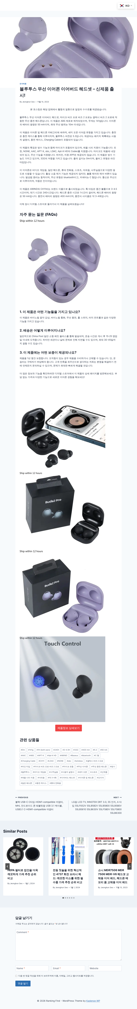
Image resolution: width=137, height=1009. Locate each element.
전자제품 (23, 84)
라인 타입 (25, 766)
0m (23, 750)
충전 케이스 (40, 783)
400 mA (85, 750)
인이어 (100, 778)
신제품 (103, 772)
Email (57, 968)
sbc (69, 761)
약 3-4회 (52, 778)
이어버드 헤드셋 (67, 778)
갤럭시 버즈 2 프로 (94, 761)
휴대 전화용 (55, 783)
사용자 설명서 (67, 772)
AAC (23, 755)
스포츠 (93, 772)
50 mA (103, 750)
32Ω (75, 750)
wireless (79, 761)
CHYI (41, 761)
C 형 (96, 755)
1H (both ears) (43, 750)
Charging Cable (28, 761)
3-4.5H (66, 750)
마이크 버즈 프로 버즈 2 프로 (46, 766)
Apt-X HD (51, 755)
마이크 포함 (67, 766)
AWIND (63, 755)
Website (94, 968)
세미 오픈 (82, 772)
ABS (31, 755)
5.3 (95, 750)
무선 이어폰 (82, 766)
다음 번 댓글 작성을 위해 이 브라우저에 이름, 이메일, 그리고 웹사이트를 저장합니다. (56, 975)
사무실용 (53, 772)
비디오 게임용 (39, 772)
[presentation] (23, 850)
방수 (112, 766)
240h (56, 750)
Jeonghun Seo (28, 102)
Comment (23, 932)
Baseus (74, 755)
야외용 (41, 778)
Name (21, 968)
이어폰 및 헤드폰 (86, 778)
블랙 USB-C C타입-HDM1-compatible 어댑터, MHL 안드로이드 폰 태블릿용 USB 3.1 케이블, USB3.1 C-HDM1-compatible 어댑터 (39, 803)
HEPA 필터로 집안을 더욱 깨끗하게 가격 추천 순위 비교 (22, 874)
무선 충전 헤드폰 (99, 766)
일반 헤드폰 (26, 783)
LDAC (51, 761)
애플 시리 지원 (27, 778)
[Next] (129, 866)
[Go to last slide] (7, 866)
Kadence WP (93, 1001)
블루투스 (25, 772)
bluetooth (86, 755)
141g (30, 750)
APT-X (40, 755)
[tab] (63, 898)
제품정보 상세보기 (69, 728)
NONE (60, 761)
